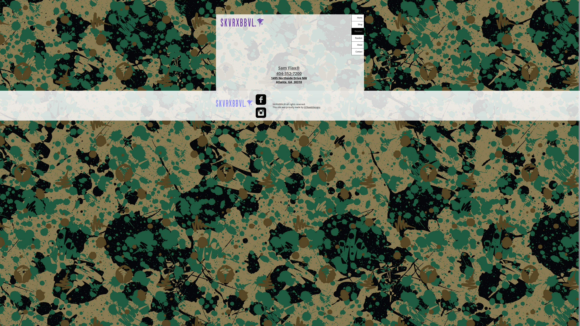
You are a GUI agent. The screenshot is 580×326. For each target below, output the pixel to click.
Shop (360, 24)
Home (359, 18)
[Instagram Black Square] (261, 112)
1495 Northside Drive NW (289, 78)
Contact (359, 52)
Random (358, 38)
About (359, 45)
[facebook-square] (261, 99)
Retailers (358, 31)
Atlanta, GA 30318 (289, 82)
